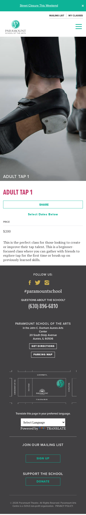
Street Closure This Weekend (39, 5)
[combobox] (43, 204)
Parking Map (43, 354)
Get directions (43, 346)
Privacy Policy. (64, 506)
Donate (43, 481)
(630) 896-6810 (43, 306)
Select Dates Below (43, 214)
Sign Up (43, 458)
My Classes (75, 15)
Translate (56, 428)
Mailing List (56, 15)
